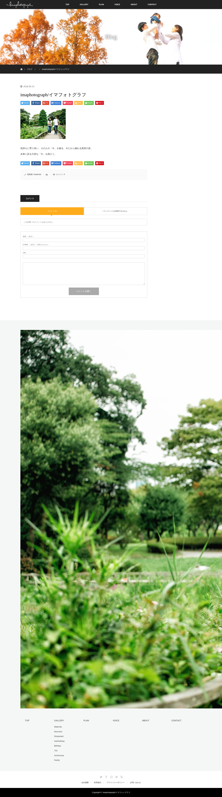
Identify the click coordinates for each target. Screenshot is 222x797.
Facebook (106, 776)
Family (57, 760)
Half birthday (59, 741)
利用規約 (97, 782)
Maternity (58, 727)
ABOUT (134, 4)
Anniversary (59, 755)
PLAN (101, 4)
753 (55, 751)
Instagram (111, 776)
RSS (121, 776)
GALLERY (84, 4)
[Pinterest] (116, 776)
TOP (67, 4)
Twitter (100, 776)
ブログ (29, 69)
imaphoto (37, 174)
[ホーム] (21, 66)
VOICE (117, 4)
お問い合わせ (135, 782)
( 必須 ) (28, 236)
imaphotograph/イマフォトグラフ (116, 792)
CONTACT (152, 4)
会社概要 (85, 782)
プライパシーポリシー (115, 782)
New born (58, 732)
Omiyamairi (59, 736)
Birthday (57, 746)
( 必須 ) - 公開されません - (36, 244)
